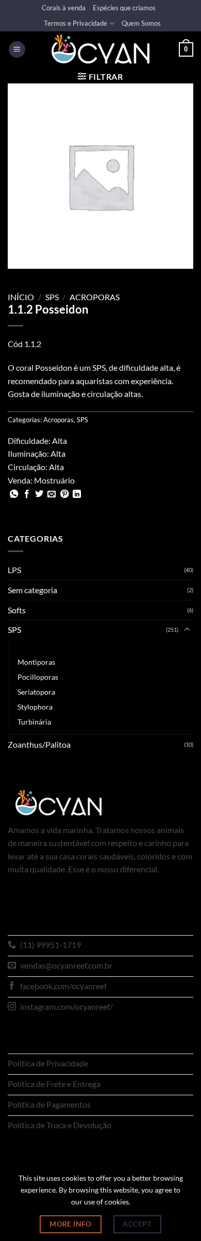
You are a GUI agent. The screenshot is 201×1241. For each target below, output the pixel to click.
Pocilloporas (38, 677)
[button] (17, 49)
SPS (52, 297)
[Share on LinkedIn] (77, 494)
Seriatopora (36, 691)
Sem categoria (32, 590)
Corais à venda (64, 8)
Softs (17, 610)
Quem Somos (141, 23)
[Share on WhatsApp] (14, 494)
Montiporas (36, 662)
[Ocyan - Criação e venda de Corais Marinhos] (100, 49)
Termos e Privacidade (75, 23)
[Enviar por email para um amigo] (51, 494)
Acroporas (95, 297)
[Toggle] (187, 630)
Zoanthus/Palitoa (39, 744)
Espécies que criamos (124, 8)
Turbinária (34, 721)
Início (21, 297)
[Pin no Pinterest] (64, 494)
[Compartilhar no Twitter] (39, 494)
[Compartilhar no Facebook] (27, 494)
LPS (14, 570)
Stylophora (35, 706)
